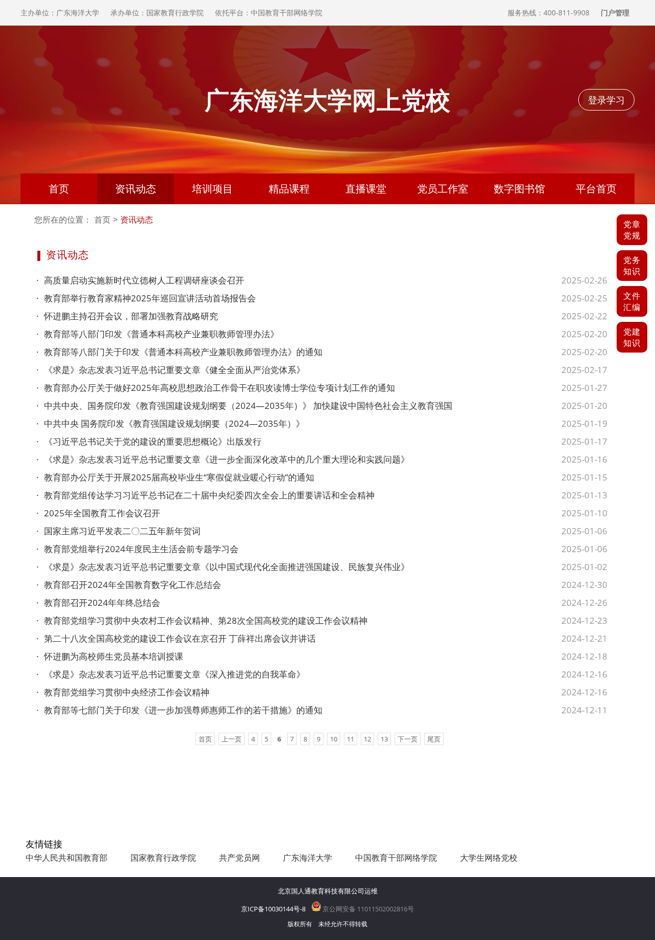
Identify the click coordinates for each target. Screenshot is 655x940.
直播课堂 (365, 188)
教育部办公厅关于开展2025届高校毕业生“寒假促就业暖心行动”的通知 (175, 477)
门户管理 (615, 12)
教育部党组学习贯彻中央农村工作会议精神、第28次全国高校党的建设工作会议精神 (201, 620)
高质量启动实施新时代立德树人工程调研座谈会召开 (140, 280)
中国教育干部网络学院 (396, 857)
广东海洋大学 (307, 857)
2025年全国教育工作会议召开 (98, 513)
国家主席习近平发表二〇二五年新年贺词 (118, 531)
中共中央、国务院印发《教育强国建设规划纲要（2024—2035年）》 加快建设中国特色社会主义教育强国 (244, 405)
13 (384, 739)
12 (367, 739)
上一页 (232, 739)
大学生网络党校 (488, 857)
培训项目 (212, 188)
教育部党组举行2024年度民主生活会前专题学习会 (137, 549)
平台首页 (596, 188)
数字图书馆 (519, 188)
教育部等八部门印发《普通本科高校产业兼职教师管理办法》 (157, 334)
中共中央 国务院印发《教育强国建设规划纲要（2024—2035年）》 (170, 423)
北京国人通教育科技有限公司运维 (328, 890)
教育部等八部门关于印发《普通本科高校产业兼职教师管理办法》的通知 (179, 352)
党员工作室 (442, 188)
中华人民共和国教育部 (66, 857)
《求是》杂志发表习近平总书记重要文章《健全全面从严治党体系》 (170, 370)
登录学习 (606, 100)
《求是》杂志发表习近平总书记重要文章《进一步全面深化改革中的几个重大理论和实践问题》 (222, 459)
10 (333, 739)
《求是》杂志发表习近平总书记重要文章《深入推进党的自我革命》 (170, 674)
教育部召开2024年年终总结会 (98, 602)
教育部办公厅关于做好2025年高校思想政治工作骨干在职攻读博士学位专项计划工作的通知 (215, 388)
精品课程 (289, 188)
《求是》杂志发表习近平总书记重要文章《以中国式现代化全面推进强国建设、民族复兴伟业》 (222, 567)
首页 (59, 188)
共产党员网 (239, 857)
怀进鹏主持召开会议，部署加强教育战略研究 (127, 316)
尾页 (434, 739)
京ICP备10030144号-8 (273, 908)
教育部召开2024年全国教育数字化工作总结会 (128, 585)
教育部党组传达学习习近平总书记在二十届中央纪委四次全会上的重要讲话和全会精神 (205, 495)
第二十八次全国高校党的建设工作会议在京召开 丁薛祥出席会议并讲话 (176, 638)
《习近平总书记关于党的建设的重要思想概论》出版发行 (148, 441)
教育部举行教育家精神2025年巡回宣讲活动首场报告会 (146, 298)
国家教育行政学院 (163, 857)
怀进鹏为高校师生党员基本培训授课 (109, 656)
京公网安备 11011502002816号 (367, 908)
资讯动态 (135, 188)
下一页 (408, 739)
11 (350, 739)
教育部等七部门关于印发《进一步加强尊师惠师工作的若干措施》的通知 (179, 710)
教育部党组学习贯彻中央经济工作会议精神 (122, 692)
